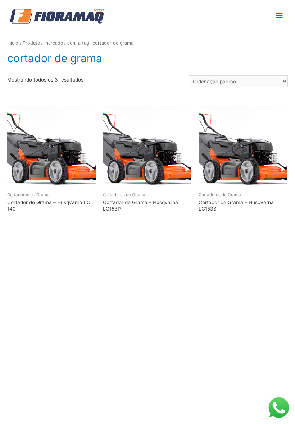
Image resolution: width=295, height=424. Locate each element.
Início (12, 43)
